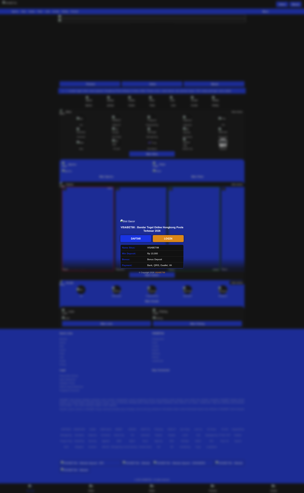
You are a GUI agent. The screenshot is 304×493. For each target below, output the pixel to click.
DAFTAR (136, 238)
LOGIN (168, 238)
